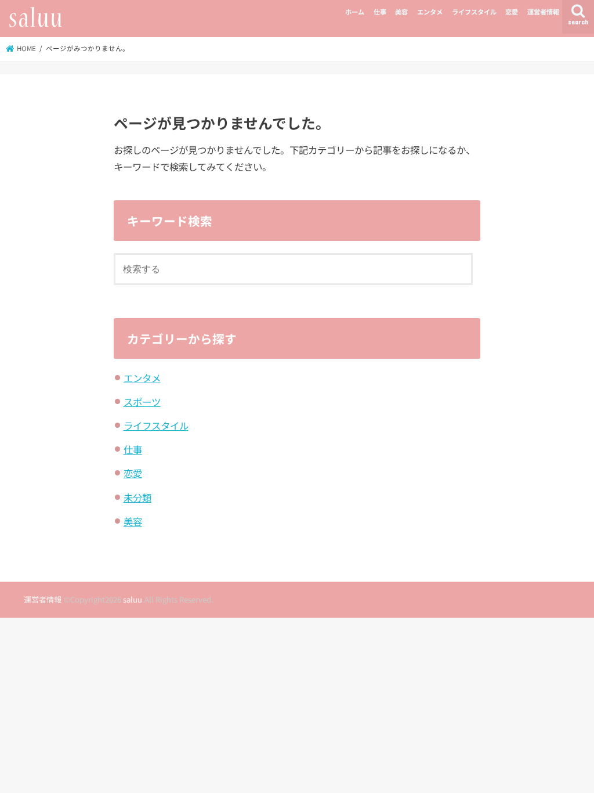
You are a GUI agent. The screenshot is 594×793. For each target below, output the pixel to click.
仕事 (380, 11)
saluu (132, 599)
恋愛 (511, 11)
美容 (401, 11)
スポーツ (142, 402)
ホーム (354, 11)
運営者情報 (543, 11)
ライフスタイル (474, 11)
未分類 (137, 497)
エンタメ (430, 11)
